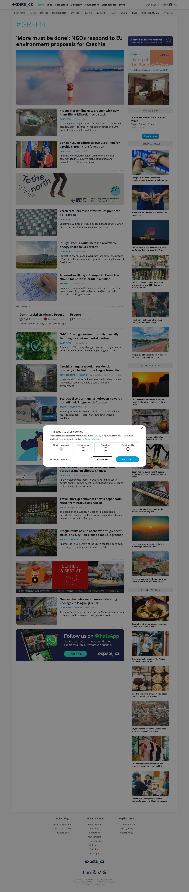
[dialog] (94, 446)
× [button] (142, 428)
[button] (58, 459)
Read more (96, 439)
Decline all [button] (102, 459)
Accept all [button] (127, 459)
